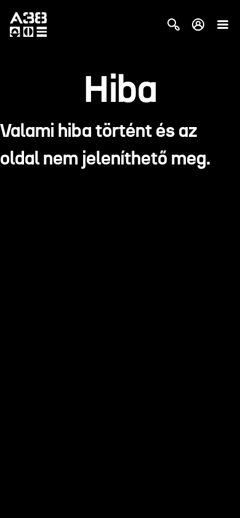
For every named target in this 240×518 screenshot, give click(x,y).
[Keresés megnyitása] (173, 24)
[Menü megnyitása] (222, 24)
